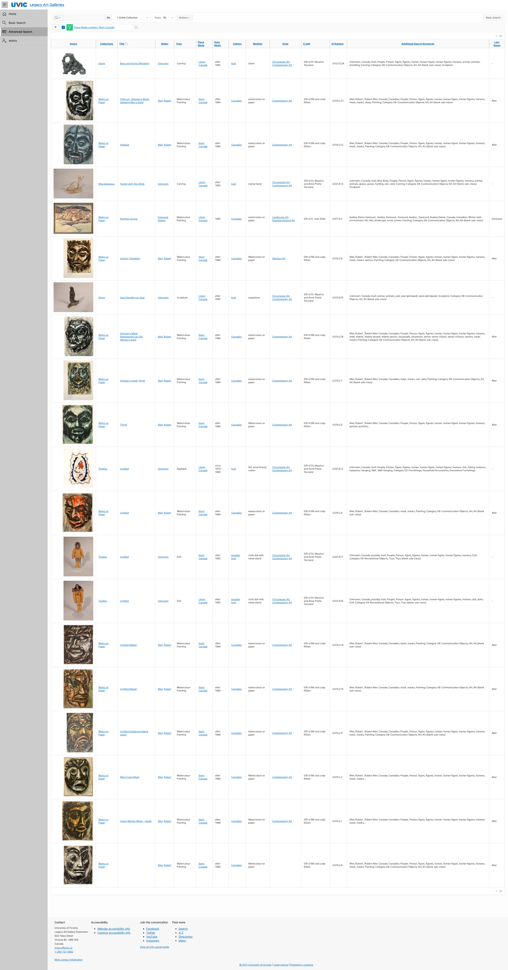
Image (73, 43)
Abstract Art (278, 258)
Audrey (162, 220)
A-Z (181, 932)
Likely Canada (203, 63)
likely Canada (203, 101)
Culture (237, 43)
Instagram (152, 940)
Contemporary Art (282, 64)
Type (179, 43)
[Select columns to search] (58, 17)
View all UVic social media (154, 946)
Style (285, 43)
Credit (306, 43)
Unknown (163, 63)
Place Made (201, 44)
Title (130, 43)
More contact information (69, 959)
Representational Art (283, 220)
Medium (257, 43)
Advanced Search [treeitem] (20, 31)
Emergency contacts (301, 964)
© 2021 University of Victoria (255, 964)
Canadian (236, 100)
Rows (158, 17)
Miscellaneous (106, 183)
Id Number (338, 43)
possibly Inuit (235, 557)
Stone (101, 63)
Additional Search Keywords (417, 43)
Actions (183, 17)
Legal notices (280, 964)
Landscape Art (280, 217)
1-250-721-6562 (64, 951)
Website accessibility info (113, 928)
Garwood (163, 217)
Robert (167, 100)
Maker (164, 43)
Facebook (152, 928)
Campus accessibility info (113, 932)
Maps (182, 940)
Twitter (150, 932)
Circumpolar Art (281, 61)
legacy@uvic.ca (63, 947)
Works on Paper (103, 101)
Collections (106, 43)
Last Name (497, 44)
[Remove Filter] (136, 27)
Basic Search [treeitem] (17, 22)
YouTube (151, 936)
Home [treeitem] (12, 13)
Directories (185, 936)
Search (183, 928)
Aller (160, 100)
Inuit (233, 63)
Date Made (217, 44)
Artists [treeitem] (13, 40)
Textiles (102, 468)
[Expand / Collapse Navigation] (5, 5)
